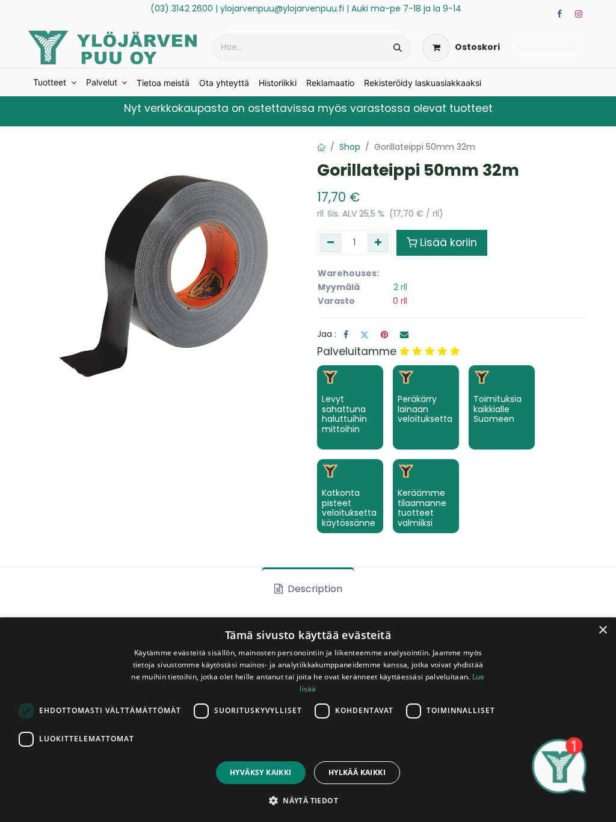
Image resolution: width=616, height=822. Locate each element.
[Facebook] (559, 13)
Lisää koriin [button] (448, 242)
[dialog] (308, 719)
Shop (349, 147)
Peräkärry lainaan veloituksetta (425, 409)
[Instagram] (578, 13)
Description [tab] (313, 589)
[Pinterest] (384, 334)
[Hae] (397, 47)
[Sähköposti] (404, 334)
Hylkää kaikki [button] (357, 772)
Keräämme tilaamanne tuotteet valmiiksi (422, 508)
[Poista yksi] (330, 242)
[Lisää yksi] (379, 242)
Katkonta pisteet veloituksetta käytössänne (349, 508)
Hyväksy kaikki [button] (261, 772)
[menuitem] (54, 82)
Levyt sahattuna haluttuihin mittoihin (344, 414)
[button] (308, 800)
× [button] (602, 630)
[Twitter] (364, 334)
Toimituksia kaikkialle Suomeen (497, 409)
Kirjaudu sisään (549, 47)
